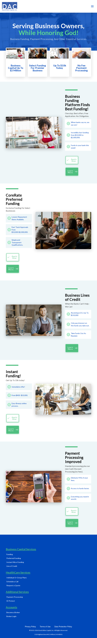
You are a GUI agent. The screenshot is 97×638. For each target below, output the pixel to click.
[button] (92, 6)
